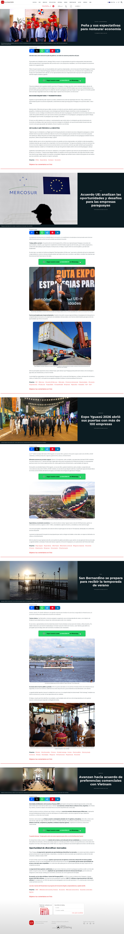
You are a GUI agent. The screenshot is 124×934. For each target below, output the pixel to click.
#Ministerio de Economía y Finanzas (48, 889)
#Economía (91, 382)
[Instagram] (90, 923)
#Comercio (32, 754)
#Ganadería (81, 384)
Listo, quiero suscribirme (77, 912)
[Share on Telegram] (47, 51)
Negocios (101, 773)
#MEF (36, 889)
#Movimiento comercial (66, 545)
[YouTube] (93, 923)
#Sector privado (86, 752)
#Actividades (45, 754)
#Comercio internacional (71, 382)
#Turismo (31, 548)
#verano (69, 752)
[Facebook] (84, 923)
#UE (36, 382)
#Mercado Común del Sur (72, 889)
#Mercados (61, 382)
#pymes (31, 892)
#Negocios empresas (78, 545)
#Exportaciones (33, 384)
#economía (58, 160)
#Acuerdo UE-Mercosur (51, 382)
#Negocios (52, 754)
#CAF (90, 384)
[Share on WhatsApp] (42, 51)
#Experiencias (69, 754)
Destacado (100, 413)
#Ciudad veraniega (61, 752)
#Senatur (37, 752)
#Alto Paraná (55, 545)
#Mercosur (41, 382)
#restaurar (51, 160)
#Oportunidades (83, 382)
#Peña (37, 160)
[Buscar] (121, 2)
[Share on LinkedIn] (57, 51)
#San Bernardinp (45, 752)
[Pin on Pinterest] (52, 51)
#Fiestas (38, 754)
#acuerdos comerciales (86, 889)
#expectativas (43, 160)
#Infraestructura (60, 754)
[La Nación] (7, 2)
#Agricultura (74, 384)
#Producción (41, 384)
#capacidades (49, 384)
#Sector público (77, 752)
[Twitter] (87, 923)
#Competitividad (58, 384)
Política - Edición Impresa (101, 21)
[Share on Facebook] (31, 51)
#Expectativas (47, 545)
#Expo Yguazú (39, 545)
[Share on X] (37, 51)
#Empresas (67, 384)
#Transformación (63, 548)
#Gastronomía (39, 548)
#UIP (86, 384)
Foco (101, 190)
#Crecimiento (54, 548)
